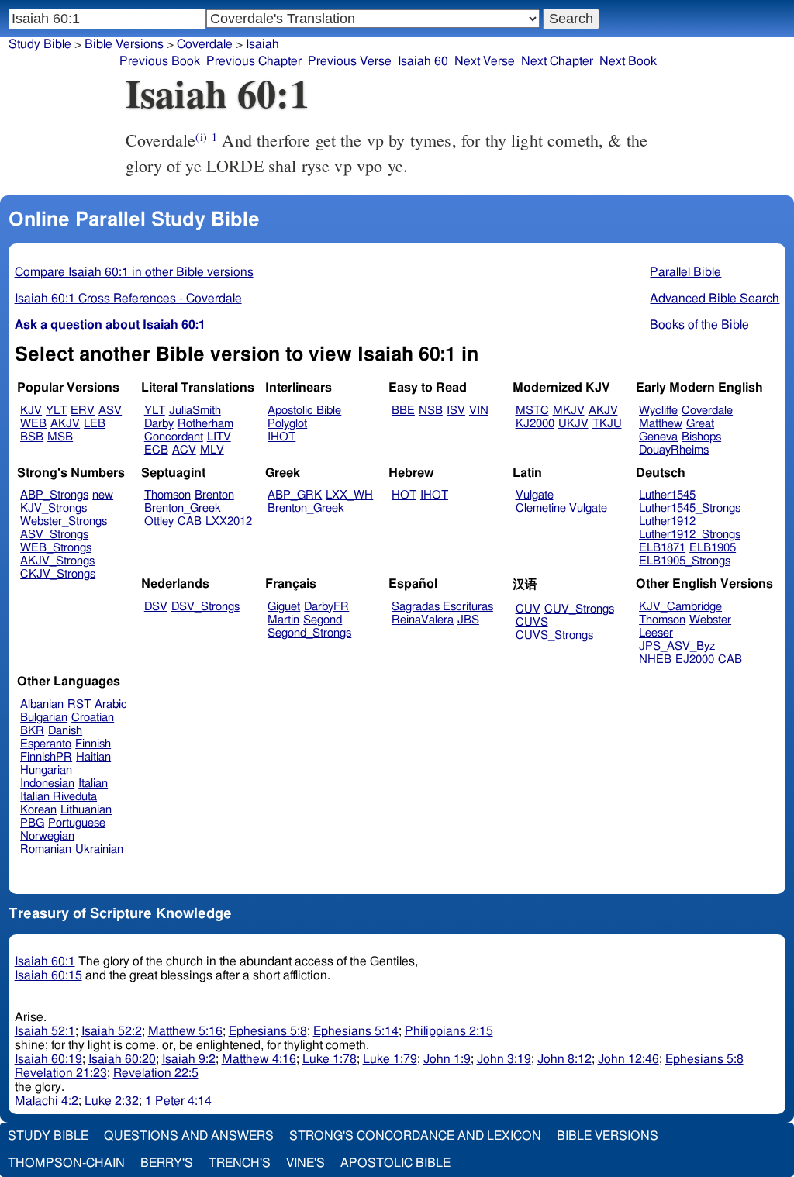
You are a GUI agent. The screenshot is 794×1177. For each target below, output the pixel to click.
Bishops (701, 437)
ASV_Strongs (54, 534)
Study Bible (40, 44)
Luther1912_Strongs (689, 534)
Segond (322, 620)
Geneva (658, 437)
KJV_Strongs (53, 508)
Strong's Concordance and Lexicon (415, 1136)
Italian (93, 783)
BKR (32, 731)
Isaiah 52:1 (45, 1031)
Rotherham (205, 424)
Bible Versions (124, 44)
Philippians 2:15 (449, 1031)
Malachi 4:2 (46, 1101)
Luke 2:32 (112, 1101)
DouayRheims (674, 450)
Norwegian (47, 836)
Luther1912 (667, 521)
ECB (156, 450)
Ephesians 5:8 (268, 1031)
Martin (283, 620)
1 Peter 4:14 (178, 1101)
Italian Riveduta (58, 796)
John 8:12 (564, 1059)
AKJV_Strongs (57, 561)
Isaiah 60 (423, 61)
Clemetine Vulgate (561, 508)
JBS (468, 620)
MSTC (532, 410)
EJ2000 (694, 659)
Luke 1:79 (390, 1059)
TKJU (607, 424)
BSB (31, 437)
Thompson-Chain (66, 1163)
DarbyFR (326, 607)
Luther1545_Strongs (689, 508)
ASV (110, 410)
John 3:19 (504, 1059)
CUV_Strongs (579, 609)
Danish (65, 731)
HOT (404, 495)
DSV (155, 607)
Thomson (167, 495)
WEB (33, 424)
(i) (200, 136)
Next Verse (484, 61)
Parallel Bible (685, 272)
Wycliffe (658, 410)
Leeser (656, 633)
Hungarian (46, 770)
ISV (456, 410)
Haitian (93, 757)
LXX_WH (349, 495)
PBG (32, 823)
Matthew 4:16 (259, 1059)
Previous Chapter (254, 61)
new (102, 495)
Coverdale (205, 44)
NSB (431, 410)
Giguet (284, 607)
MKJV (569, 410)
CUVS (532, 622)
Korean (38, 810)
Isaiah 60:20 (122, 1059)
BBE (403, 410)
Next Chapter (557, 61)
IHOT (281, 437)
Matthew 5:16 (185, 1031)
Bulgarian (43, 717)
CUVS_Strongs (554, 635)
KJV (31, 410)
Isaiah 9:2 (189, 1059)
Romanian (45, 849)
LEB (94, 424)
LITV (219, 437)
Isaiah (262, 44)
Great (700, 424)
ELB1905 (712, 548)
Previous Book (159, 61)
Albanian (42, 704)
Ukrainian (99, 849)
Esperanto (45, 744)
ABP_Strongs (54, 495)
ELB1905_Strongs (684, 561)
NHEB (655, 659)
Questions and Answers (189, 1136)
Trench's (240, 1163)
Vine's (305, 1163)
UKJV (573, 424)
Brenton (214, 495)
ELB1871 (662, 548)
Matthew (660, 424)
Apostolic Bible (395, 1163)
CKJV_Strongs (57, 574)
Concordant (173, 437)
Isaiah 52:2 (111, 1031)
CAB (190, 521)
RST (79, 704)
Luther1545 (667, 495)
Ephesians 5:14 (356, 1031)
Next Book (628, 61)
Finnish (93, 744)
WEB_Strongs (55, 548)
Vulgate (535, 495)
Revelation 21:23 (61, 1073)
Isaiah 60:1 (45, 961)
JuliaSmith (195, 410)
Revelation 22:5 (155, 1073)
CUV (528, 609)
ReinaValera (423, 620)
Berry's (166, 1163)
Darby (159, 424)
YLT (56, 410)
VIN (478, 410)
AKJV (65, 424)
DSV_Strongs (205, 607)
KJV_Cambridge (680, 607)
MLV (212, 450)
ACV (184, 450)
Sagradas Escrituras (442, 607)
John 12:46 (628, 1059)
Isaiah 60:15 (48, 975)
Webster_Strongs (63, 521)
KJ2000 (535, 424)
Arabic (111, 704)
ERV (83, 410)
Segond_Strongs (309, 633)
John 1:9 (447, 1059)
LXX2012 (228, 521)
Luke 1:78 (329, 1059)
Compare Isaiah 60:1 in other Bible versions (134, 272)
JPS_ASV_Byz (677, 646)
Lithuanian (86, 810)
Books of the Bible (699, 325)
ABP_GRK (295, 495)
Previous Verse (350, 61)
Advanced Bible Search (714, 298)
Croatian (92, 717)
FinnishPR (46, 757)
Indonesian (47, 783)
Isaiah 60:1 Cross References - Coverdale (128, 298)
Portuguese (76, 823)
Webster (710, 620)
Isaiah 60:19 (48, 1059)
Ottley (159, 521)
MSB (60, 437)
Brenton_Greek (182, 508)
